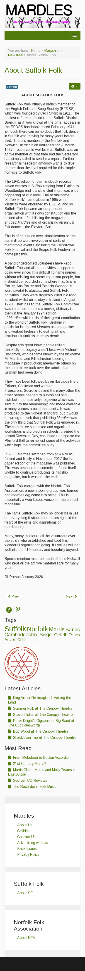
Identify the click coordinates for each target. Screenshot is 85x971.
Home (36, 50)
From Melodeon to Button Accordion (41, 757)
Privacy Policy (28, 854)
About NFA (26, 938)
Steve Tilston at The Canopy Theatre (42, 714)
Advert (11, 639)
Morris (57, 629)
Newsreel (15, 55)
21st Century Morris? (29, 764)
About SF (25, 893)
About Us (24, 825)
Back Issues (27, 849)
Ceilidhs (23, 831)
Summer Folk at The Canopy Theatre (42, 708)
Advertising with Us (32, 843)
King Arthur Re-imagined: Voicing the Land (39, 700)
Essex (74, 634)
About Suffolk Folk (33, 70)
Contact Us (26, 837)
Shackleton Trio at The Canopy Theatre (44, 737)
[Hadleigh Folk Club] (42, 23)
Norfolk (37, 629)
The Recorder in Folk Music (34, 787)
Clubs (21, 640)
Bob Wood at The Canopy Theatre (40, 731)
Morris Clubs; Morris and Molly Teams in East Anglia (41, 772)
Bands (73, 629)
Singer (46, 634)
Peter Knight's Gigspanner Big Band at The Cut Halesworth (41, 723)
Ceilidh (60, 634)
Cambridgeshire (22, 634)
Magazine (52, 50)
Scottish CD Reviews (29, 780)
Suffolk (12, 86)
